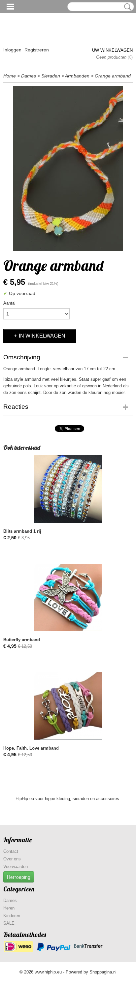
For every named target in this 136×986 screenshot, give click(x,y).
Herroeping (18, 877)
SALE (9, 923)
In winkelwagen (42, 336)
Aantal (9, 303)
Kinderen (11, 915)
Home (9, 75)
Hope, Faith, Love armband (31, 748)
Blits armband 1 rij (22, 531)
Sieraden (50, 75)
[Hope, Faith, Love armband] (68, 706)
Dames (28, 75)
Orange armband (113, 75)
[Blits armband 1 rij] (68, 489)
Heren (9, 908)
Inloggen (12, 49)
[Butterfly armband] (68, 597)
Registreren (36, 49)
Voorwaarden (15, 866)
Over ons (12, 858)
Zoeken (126, 7)
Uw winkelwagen (112, 50)
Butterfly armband (21, 639)
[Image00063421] (68, 168)
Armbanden (77, 75)
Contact (10, 851)
